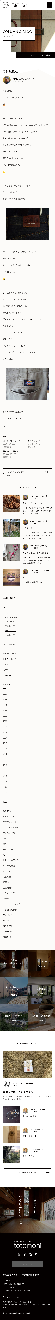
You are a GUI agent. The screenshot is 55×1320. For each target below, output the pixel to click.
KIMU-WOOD (10, 630)
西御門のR (7, 931)
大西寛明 (7, 675)
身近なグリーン (34, 441)
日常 (5, 838)
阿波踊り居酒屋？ (11, 451)
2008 (5, 787)
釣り (5, 843)
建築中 (6, 882)
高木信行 (7, 664)
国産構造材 (8, 887)
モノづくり (8, 915)
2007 (5, 792)
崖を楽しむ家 (9, 832)
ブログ (6, 612)
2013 (5, 759)
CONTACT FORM (27, 1264)
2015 (5, 748)
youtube (6, 871)
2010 (5, 776)
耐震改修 (7, 937)
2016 (5, 743)
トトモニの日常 (10, 659)
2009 (5, 781)
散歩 (46, 472)
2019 (5, 726)
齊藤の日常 (10, 626)
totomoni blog (11, 617)
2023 (5, 704)
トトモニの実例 (10, 653)
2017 (5, 737)
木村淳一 (7, 669)
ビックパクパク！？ (11, 441)
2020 (5, 721)
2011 (5, 770)
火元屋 (6, 898)
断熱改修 (7, 810)
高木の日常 (10, 621)
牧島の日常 (10, 635)
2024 (5, 699)
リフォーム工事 (10, 893)
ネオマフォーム (10, 821)
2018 (5, 732)
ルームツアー (9, 816)
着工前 (6, 920)
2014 (5, 754)
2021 (5, 715)
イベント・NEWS (10, 827)
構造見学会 (8, 926)
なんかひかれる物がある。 (15, 473)
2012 (5, 765)
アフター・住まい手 (12, 904)
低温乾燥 (7, 876)
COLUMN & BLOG (27, 1172)
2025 (5, 693)
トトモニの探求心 (11, 860)
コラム (6, 607)
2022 (5, 710)
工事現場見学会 (10, 909)
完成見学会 (8, 849)
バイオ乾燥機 (9, 865)
